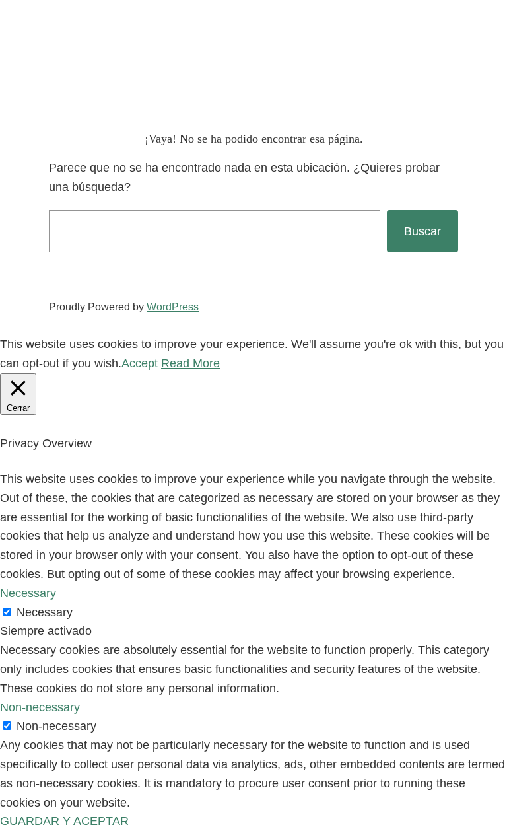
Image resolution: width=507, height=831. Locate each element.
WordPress (173, 306)
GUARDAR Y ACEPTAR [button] (64, 821)
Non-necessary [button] (40, 707)
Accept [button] (139, 363)
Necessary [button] (28, 593)
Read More (190, 363)
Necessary (45, 612)
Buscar (422, 231)
